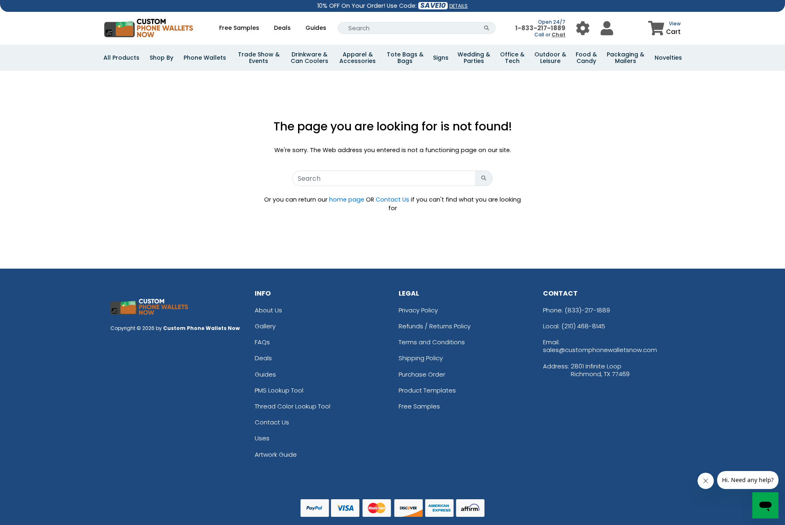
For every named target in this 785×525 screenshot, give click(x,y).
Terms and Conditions (432, 342)
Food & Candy (586, 57)
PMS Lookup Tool (279, 390)
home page (346, 199)
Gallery (265, 326)
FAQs (262, 342)
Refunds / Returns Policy (435, 326)
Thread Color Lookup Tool (292, 406)
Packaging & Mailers (625, 57)
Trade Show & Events (259, 57)
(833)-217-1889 (587, 310)
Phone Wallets (205, 57)
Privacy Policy (418, 310)
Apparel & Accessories (357, 57)
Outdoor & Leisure (550, 57)
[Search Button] (487, 28)
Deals (282, 28)
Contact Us (392, 199)
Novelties (668, 57)
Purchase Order (422, 374)
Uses (262, 438)
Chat (558, 34)
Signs (441, 57)
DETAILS (458, 5)
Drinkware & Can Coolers (309, 57)
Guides (315, 28)
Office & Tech (512, 57)
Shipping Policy (421, 358)
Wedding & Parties (474, 57)
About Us (268, 310)
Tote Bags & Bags (405, 57)
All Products (121, 57)
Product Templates (427, 390)
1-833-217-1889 (540, 28)
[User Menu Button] (582, 28)
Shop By (161, 57)
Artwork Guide (276, 454)
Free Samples (239, 28)
